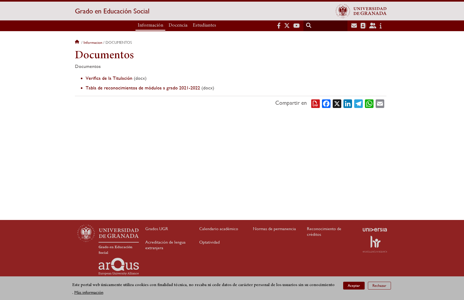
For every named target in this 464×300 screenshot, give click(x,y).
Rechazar (379, 285)
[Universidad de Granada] (361, 11)
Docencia (178, 25)
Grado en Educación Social (112, 11)
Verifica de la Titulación (109, 78)
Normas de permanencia (274, 228)
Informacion (93, 42)
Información (150, 25)
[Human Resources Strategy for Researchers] (375, 244)
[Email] (380, 103)
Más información (88, 292)
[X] (337, 103)
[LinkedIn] (347, 103)
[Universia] (375, 229)
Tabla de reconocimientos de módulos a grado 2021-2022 (143, 88)
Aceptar (354, 285)
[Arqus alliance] (119, 266)
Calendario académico (218, 228)
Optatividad (209, 242)
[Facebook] (326, 103)
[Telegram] (358, 103)
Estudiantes (204, 25)
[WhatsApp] (369, 103)
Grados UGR (156, 228)
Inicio (77, 42)
